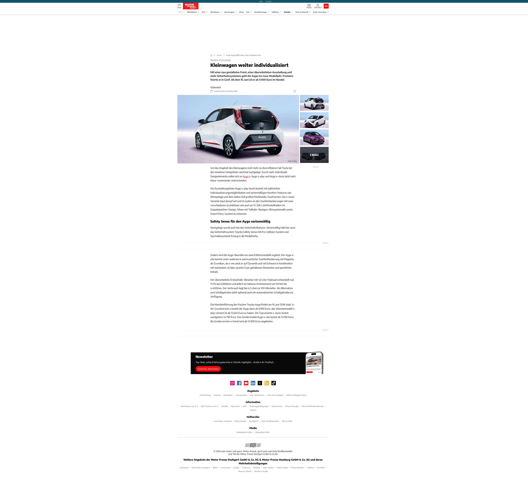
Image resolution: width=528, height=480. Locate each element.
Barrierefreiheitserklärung (312, 406)
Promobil (321, 467)
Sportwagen (229, 12)
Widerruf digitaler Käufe (296, 395)
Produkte (268, 1)
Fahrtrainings (205, 395)
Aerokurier (184, 467)
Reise (241, 12)
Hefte (261, 1)
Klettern (257, 467)
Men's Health (282, 467)
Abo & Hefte (287, 421)
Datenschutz (277, 406)
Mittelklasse (192, 12)
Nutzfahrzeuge (260, 12)
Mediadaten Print (262, 432)
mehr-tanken (268, 467)
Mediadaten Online (244, 432)
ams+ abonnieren (257, 395)
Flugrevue (246, 467)
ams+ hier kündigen (275, 395)
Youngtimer (253, 421)
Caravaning (225, 467)
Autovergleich (241, 395)
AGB (245, 406)
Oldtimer (275, 12)
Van (247, 12)
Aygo (245, 176)
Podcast (217, 395)
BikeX (215, 467)
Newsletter (228, 395)
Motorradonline (297, 467)
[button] (238, 129)
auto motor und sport (223, 421)
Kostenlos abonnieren (208, 368)
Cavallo (236, 467)
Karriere (253, 410)
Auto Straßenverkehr (270, 421)
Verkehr (287, 12)
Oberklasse (214, 12)
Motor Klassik (240, 421)
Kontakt (224, 406)
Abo (326, 6)
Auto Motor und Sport (201, 467)
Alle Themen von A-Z (209, 406)
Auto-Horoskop (319, 12)
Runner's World (244, 471)
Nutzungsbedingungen (259, 406)
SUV (203, 12)
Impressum (235, 406)
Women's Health (261, 471)
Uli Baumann (215, 87)
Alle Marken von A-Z (189, 406)
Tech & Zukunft (301, 12)
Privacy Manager (292, 406)
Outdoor (310, 467)
